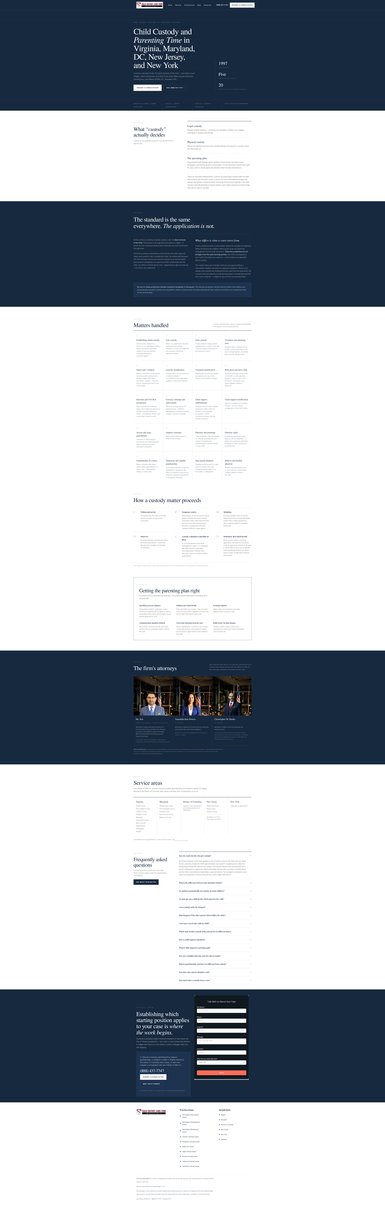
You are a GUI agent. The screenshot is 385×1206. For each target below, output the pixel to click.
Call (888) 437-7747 (174, 88)
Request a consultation (242, 5)
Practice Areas (189, 5)
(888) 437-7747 (222, 5)
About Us (178, 5)
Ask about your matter (146, 882)
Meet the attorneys (151, 1084)
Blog (199, 5)
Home (170, 5)
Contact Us (207, 5)
